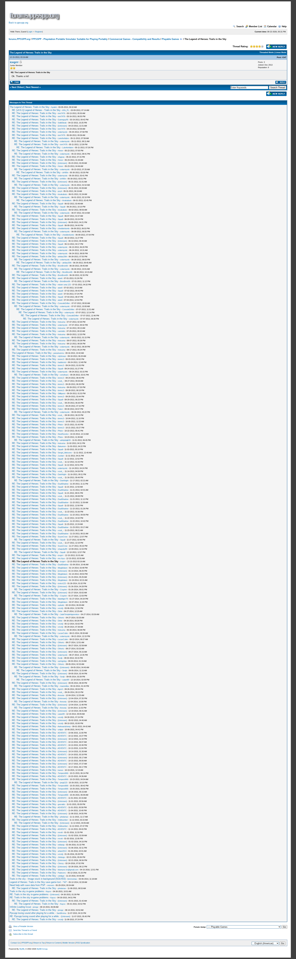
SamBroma (61, 913)
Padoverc (62, 873)
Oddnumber (63, 820)
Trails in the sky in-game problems (27, 891)
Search (240, 26)
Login (30, 32)
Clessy (61, 863)
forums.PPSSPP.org (19, 39)
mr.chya (61, 558)
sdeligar (61, 876)
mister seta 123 (64, 285)
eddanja (61, 845)
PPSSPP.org (27, 943)
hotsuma (61, 322)
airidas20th (62, 256)
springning (62, 661)
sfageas (61, 157)
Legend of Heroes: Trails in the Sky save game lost (35, 882)
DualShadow (63, 484)
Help (284, 26)
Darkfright (62, 474)
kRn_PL (65, 110)
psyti (60, 191)
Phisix (60, 425)
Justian (61, 456)
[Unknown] (62, 126)
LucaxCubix (63, 633)
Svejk (60, 658)
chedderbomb (63, 228)
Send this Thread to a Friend (25, 930)
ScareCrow (62, 537)
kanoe (60, 770)
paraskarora (58, 353)
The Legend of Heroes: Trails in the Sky (29, 107)
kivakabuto (62, 194)
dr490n (65, 172)
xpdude (61, 605)
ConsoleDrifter (64, 303)
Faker (60, 409)
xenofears (64, 375)
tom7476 (61, 113)
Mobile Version (69, 943)
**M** (65, 882)
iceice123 (62, 583)
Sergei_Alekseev (65, 453)
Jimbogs (61, 857)
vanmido (61, 331)
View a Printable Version (23, 926)
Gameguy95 (63, 120)
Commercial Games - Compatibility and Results (134, 39)
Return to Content (53, 943)
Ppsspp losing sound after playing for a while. (32, 913)
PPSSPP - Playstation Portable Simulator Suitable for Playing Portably (69, 39)
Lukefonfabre (63, 138)
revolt (60, 832)
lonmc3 (61, 359)
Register (38, 32)
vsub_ (60, 381)
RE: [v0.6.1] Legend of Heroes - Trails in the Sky (36, 110)
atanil (60, 278)
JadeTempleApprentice (69, 614)
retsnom (50, 885)
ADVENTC (62, 733)
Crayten (63, 590)
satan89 (65, 680)
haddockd (62, 362)
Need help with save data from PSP (27, 885)
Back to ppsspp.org (18, 22)
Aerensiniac (72, 879)
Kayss (48, 891)
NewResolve (63, 434)
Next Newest (32, 87)
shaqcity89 (62, 549)
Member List (255, 26)
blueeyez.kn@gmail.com (68, 870)
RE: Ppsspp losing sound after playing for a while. (34, 916)
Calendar (272, 26)
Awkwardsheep (64, 726)
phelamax (64, 817)
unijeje (60, 729)
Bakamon (62, 446)
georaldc (61, 804)
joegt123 (63, 783)
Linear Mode (280, 52)
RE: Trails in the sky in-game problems (29, 894)
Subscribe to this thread (23, 934)
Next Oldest (18, 87)
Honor (60, 151)
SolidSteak (62, 123)
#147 (284, 57)
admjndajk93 (65, 440)
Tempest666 (63, 773)
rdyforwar (62, 356)
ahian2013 (62, 851)
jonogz (35, 907)
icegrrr (14, 62)
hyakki (54, 107)
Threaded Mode (267, 52)
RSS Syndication (83, 943)
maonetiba (64, 686)
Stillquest (61, 393)
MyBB (21, 949)
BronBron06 (63, 266)
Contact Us (15, 943)
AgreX (60, 689)
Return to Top (39, 943)
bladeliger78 (63, 599)
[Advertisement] (123, 12)
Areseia (61, 695)
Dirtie (60, 611)
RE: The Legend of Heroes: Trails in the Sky (34, 113)
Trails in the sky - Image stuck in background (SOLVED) (38, 879)
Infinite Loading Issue (20, 907)
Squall (60, 204)
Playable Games (170, 39)
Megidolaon (62, 568)
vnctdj (60, 608)
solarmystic (62, 132)
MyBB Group (42, 949)
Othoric (61, 618)
